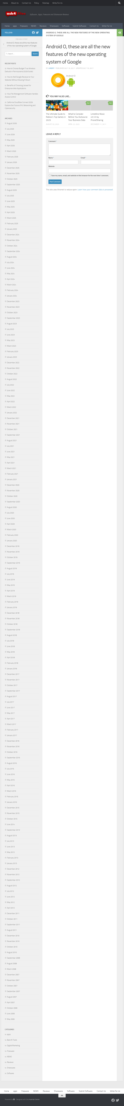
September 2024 (13, 251)
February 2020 (12, 535)
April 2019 (11, 591)
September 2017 (13, 691)
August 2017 (12, 696)
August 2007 (12, 997)
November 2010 (13, 941)
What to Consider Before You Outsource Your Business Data (77, 117)
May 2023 (11, 340)
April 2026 (11, 146)
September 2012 (13, 880)
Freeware (24, 26)
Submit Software (79, 26)
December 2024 (13, 235)
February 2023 (12, 351)
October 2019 (12, 557)
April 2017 (11, 719)
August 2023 (12, 324)
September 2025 (13, 184)
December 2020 (13, 485)
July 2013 (10, 841)
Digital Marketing (13, 1045)
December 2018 (13, 613)
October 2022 (12, 374)
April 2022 (11, 401)
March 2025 (11, 218)
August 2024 (12, 257)
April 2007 (11, 1002)
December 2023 (13, 301)
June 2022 (11, 390)
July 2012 (10, 891)
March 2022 (11, 407)
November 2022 (13, 368)
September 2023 (13, 318)
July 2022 (10, 385)
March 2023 (11, 346)
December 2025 (13, 168)
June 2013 (11, 847)
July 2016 (10, 769)
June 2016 (11, 774)
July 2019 (10, 574)
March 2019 (11, 596)
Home (5, 3)
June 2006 (11, 1014)
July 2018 (10, 641)
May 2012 (11, 902)
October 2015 (12, 819)
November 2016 (13, 746)
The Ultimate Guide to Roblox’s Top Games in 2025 (56, 117)
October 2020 (12, 496)
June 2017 (11, 707)
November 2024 (13, 240)
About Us (15, 3)
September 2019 (13, 563)
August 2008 (12, 963)
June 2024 (11, 268)
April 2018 (11, 657)
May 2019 (11, 585)
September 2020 (13, 502)
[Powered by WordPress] (14, 1099)
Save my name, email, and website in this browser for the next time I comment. (80, 176)
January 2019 (12, 607)
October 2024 (12, 246)
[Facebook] (33, 32)
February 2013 (12, 858)
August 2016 (12, 763)
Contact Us (26, 3)
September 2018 (13, 630)
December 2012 (13, 869)
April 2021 (11, 463)
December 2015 (13, 808)
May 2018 (11, 652)
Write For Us (57, 3)
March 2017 (11, 724)
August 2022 (12, 379)
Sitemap (45, 3)
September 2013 (13, 830)
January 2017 (12, 735)
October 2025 (12, 179)
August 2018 (12, 635)
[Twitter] (37, 32)
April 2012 (11, 908)
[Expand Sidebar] (120, 32)
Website (51, 166)
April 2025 (11, 212)
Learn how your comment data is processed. (95, 189)
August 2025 (12, 190)
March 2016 (11, 791)
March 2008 (11, 969)
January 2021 (12, 479)
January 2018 (12, 669)
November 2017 (13, 680)
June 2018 (11, 646)
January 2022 (12, 413)
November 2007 (13, 980)
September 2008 (13, 958)
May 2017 (11, 713)
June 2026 (11, 134)
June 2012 (11, 897)
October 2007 (12, 986)
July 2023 (10, 329)
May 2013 (11, 852)
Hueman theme (34, 1099)
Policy (36, 3)
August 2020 (12, 507)
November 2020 (13, 490)
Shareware (54, 26)
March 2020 (11, 529)
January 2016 (12, 802)
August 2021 (12, 440)
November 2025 (13, 173)
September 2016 (13, 758)
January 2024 (12, 296)
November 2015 (13, 813)
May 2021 (11, 457)
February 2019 (12, 602)
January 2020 (12, 541)
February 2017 (12, 730)
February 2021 (12, 474)
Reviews (43, 26)
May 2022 (11, 396)
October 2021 (12, 429)
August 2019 (12, 568)
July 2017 (10, 702)
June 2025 (11, 201)
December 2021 (13, 418)
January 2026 (12, 162)
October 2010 (12, 947)
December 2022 (13, 363)
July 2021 (10, 446)
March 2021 (11, 468)
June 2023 (11, 335)
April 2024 (11, 279)
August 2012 (12, 886)
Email (83, 158)
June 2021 (11, 452)
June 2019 (11, 580)
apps (15, 26)
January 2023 (12, 357)
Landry (51, 68)
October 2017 (12, 685)
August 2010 (12, 952)
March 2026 (11, 151)
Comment (52, 141)
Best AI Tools (12, 1040)
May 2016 (11, 780)
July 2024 (10, 262)
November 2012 (13, 874)
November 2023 (13, 307)
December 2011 (13, 913)
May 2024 (11, 274)
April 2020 (11, 524)
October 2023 (12, 312)
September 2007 (13, 991)
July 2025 (10, 196)
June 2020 (11, 518)
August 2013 (12, 835)
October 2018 (12, 624)
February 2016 (12, 797)
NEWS (33, 26)
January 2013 (12, 863)
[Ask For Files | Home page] (16, 14)
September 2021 (13, 435)
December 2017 (13, 674)
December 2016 (13, 741)
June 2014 (11, 824)
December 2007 (13, 975)
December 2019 (13, 546)
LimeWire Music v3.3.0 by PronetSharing (98, 117)
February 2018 (12, 663)
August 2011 (12, 930)
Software (65, 26)
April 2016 (11, 785)
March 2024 (11, 285)
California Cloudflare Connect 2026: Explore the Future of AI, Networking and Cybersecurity (20, 105)
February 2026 (12, 157)
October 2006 (12, 1008)
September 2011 (13, 924)
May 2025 (11, 207)
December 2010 (13, 936)
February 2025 (12, 223)
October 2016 (12, 752)
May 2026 (11, 140)
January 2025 (12, 229)
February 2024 (12, 290)
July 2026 (10, 129)
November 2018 (13, 618)
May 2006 (11, 1019)
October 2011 (12, 919)
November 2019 (13, 552)
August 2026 (12, 123)
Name (51, 158)
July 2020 (10, 513)
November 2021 (13, 424)
